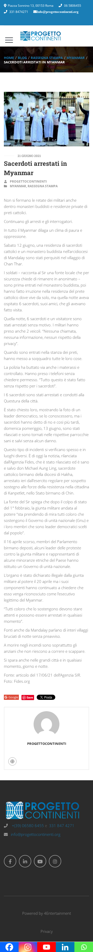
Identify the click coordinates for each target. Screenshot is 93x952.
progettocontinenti (28, 181)
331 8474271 (18, 12)
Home (9, 57)
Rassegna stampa (47, 57)
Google (13, 697)
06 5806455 (72, 5)
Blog (22, 57)
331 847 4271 (61, 825)
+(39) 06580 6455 (27, 825)
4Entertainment (57, 913)
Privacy (47, 931)
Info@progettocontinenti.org (58, 11)
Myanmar (76, 57)
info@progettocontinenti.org (35, 834)
